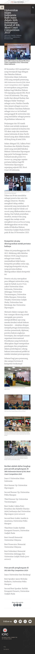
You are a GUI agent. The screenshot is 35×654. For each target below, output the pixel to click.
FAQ (5, 647)
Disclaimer (6, 649)
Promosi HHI (8, 38)
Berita (13, 35)
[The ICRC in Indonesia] (17, 2)
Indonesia (16, 37)
